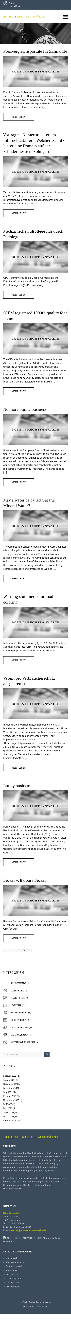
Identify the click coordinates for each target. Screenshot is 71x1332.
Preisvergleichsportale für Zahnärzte (35, 51)
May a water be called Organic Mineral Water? (29, 502)
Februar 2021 (9, 1096)
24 (24, 950)
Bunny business (17, 785)
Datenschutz (19, 990)
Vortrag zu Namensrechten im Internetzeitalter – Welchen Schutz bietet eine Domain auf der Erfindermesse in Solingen (33, 143)
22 (14, 950)
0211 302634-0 (16, 1223)
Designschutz (19, 997)
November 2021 (11, 1088)
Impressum (27, 1306)
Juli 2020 (7, 1104)
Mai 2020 (7, 1108)
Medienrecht (19, 1019)
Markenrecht (19, 1012)
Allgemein (17, 983)
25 (29, 950)
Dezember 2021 (11, 1083)
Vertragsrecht (20, 1034)
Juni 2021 (8, 1092)
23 (19, 950)
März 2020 (8, 1116)
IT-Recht (16, 1005)
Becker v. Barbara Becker (24, 880)
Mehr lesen (19, 116)
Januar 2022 (9, 1079)
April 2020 (8, 1112)
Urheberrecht (19, 1027)
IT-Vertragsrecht (14, 1278)
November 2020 (11, 1100)
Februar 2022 (9, 1075)
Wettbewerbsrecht (23, 1042)
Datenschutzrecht (14, 1266)
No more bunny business (24, 409)
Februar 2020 (9, 1120)
